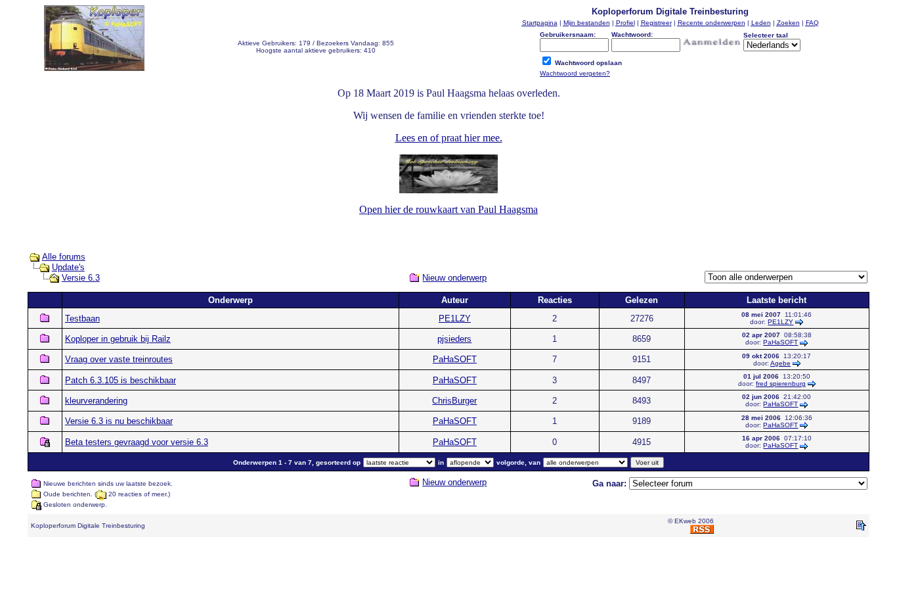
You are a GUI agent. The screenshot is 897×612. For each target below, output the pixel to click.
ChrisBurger (454, 401)
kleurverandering (96, 401)
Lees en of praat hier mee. (448, 137)
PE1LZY (455, 318)
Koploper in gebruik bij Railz (118, 339)
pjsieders (454, 339)
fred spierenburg (781, 383)
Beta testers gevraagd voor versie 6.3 (136, 442)
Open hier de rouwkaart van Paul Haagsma (448, 209)
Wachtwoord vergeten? (575, 73)
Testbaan (82, 318)
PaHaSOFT (780, 342)
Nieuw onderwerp (454, 278)
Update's (68, 267)
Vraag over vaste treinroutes (119, 359)
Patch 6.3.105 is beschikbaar (120, 380)
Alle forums (63, 257)
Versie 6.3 (81, 278)
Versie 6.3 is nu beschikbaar (119, 421)
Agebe (780, 363)
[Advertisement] (448, 577)
